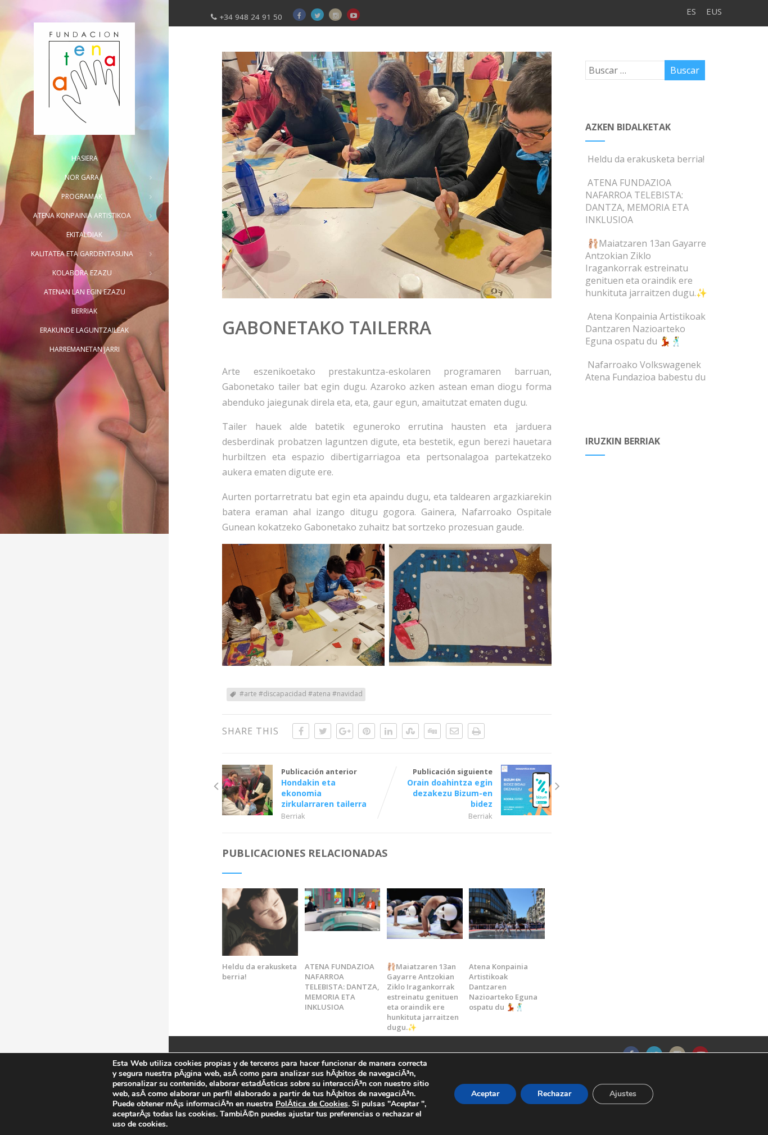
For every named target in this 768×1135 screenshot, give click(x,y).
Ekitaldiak (84, 234)
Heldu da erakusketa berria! (259, 971)
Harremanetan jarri (84, 349)
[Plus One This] (344, 731)
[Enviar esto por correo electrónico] (454, 731)
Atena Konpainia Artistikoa (82, 215)
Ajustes (622, 1093)
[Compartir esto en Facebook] (300, 731)
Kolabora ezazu (82, 273)
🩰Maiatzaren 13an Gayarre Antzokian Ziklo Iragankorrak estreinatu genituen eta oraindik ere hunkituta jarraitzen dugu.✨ (423, 996)
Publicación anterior (324, 787)
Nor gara (82, 177)
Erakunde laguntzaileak (84, 330)
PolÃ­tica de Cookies (311, 1103)
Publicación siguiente (450, 787)
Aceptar (485, 1093)
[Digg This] (432, 731)
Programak (81, 196)
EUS (714, 11)
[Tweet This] (322, 731)
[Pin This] (366, 731)
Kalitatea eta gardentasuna (82, 253)
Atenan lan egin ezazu (84, 292)
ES (691, 11)
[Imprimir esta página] (476, 731)
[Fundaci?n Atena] (84, 78)
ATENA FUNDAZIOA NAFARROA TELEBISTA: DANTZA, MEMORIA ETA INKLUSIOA (342, 986)
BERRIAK (84, 311)
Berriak (293, 816)
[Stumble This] (410, 731)
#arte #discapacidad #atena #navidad (301, 693)
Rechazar (554, 1093)
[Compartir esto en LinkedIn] (388, 731)
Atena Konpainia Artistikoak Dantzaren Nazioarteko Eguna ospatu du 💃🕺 (503, 986)
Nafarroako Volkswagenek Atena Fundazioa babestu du (645, 370)
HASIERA (84, 158)
